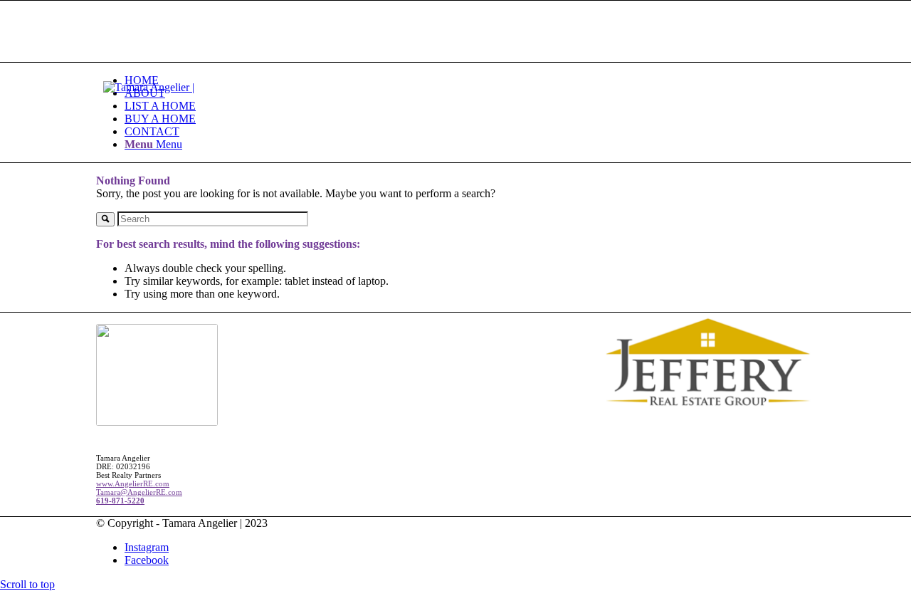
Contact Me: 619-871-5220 (157, 55)
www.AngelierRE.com (132, 483)
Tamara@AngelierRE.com (139, 492)
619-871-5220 (120, 500)
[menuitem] (470, 80)
